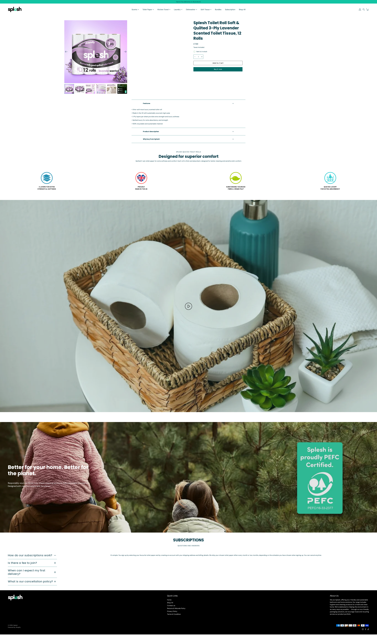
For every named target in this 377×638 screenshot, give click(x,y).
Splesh (15, 625)
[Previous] (66, 52)
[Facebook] (365, 629)
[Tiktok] (368, 629)
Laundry (177, 9)
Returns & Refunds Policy (176, 608)
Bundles (218, 9)
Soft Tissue (205, 9)
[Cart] (367, 9)
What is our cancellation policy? (30, 581)
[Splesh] (15, 9)
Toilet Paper (147, 9)
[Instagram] (363, 629)
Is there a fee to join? (22, 563)
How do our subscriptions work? (30, 555)
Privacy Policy (172, 611)
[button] (364, 9)
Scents (134, 9)
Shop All (242, 9)
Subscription (230, 9)
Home (169, 600)
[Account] (359, 9)
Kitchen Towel (163, 9)
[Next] (125, 52)
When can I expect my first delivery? (26, 572)
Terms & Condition (174, 614)
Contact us (171, 605)
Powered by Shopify (14, 627)
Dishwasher (190, 9)
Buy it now (218, 69)
